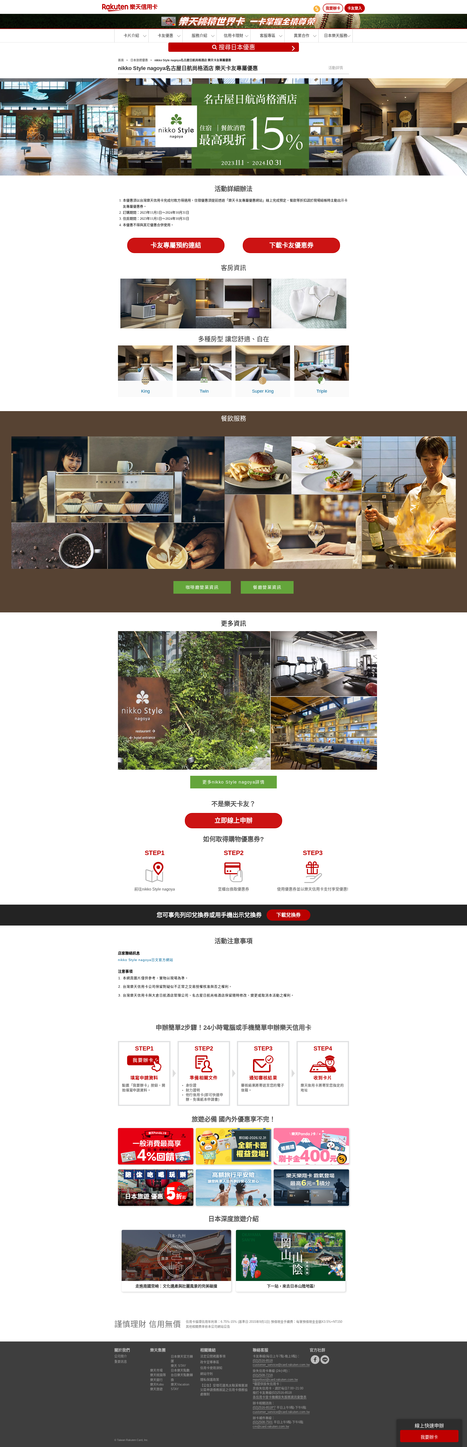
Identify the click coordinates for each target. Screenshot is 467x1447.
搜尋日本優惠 (236, 47)
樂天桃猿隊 (158, 1375)
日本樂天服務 (335, 36)
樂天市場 (156, 1370)
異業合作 (301, 36)
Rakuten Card (130, 7)
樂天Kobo (157, 1384)
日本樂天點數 (180, 1370)
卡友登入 (354, 8)
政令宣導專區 (209, 1362)
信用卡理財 (233, 36)
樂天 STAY (178, 1366)
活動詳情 (335, 68)
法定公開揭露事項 (212, 1356)
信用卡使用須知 (211, 1368)
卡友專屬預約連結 (176, 245)
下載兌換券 (288, 915)
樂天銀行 (156, 1380)
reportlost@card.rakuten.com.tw (275, 1379)
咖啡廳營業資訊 (202, 587)
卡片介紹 (131, 36)
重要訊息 (120, 1361)
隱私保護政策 (209, 1379)
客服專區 (267, 36)
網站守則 (206, 1374)
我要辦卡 (333, 8)
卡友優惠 (165, 36)
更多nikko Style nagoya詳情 (233, 782)
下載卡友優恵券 (291, 245)
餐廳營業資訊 (267, 587)
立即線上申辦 (233, 820)
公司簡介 (120, 1356)
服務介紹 (199, 36)
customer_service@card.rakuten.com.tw (281, 1365)
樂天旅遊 (156, 1389)
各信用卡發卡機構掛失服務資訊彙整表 (279, 1397)
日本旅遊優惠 (139, 60)
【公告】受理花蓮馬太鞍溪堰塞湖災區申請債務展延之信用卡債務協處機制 (224, 1390)
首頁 (121, 60)
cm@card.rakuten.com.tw (271, 1426)
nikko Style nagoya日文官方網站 (145, 960)
